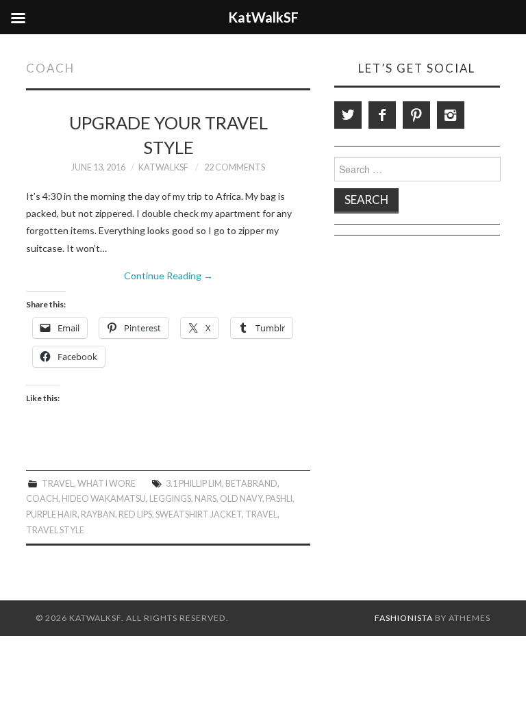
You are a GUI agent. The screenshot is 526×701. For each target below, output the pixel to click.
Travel (58, 484)
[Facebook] (382, 115)
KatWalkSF (163, 167)
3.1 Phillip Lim (194, 484)
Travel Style (55, 530)
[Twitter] (348, 115)
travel (261, 514)
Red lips (135, 514)
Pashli (279, 499)
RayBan (98, 514)
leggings (170, 499)
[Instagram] (450, 115)
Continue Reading (168, 275)
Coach (42, 499)
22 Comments (234, 167)
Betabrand (251, 484)
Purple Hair (51, 514)
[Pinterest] (416, 115)
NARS (205, 499)
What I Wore (106, 484)
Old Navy (241, 499)
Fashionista (404, 618)
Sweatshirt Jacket (198, 514)
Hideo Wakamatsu (104, 499)
